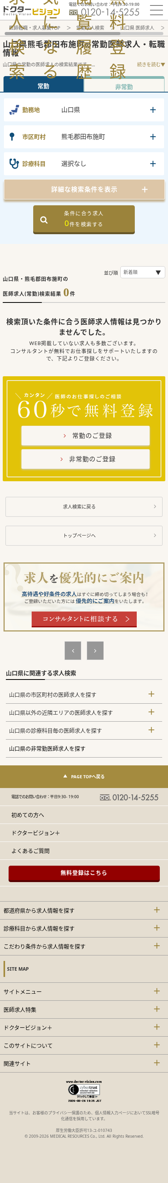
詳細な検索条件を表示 (84, 189)
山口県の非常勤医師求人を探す (47, 748)
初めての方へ (27, 814)
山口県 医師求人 (137, 28)
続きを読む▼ (151, 64)
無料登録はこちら (84, 872)
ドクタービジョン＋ (35, 832)
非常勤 (124, 87)
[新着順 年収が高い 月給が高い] (142, 272)
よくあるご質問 (30, 850)
